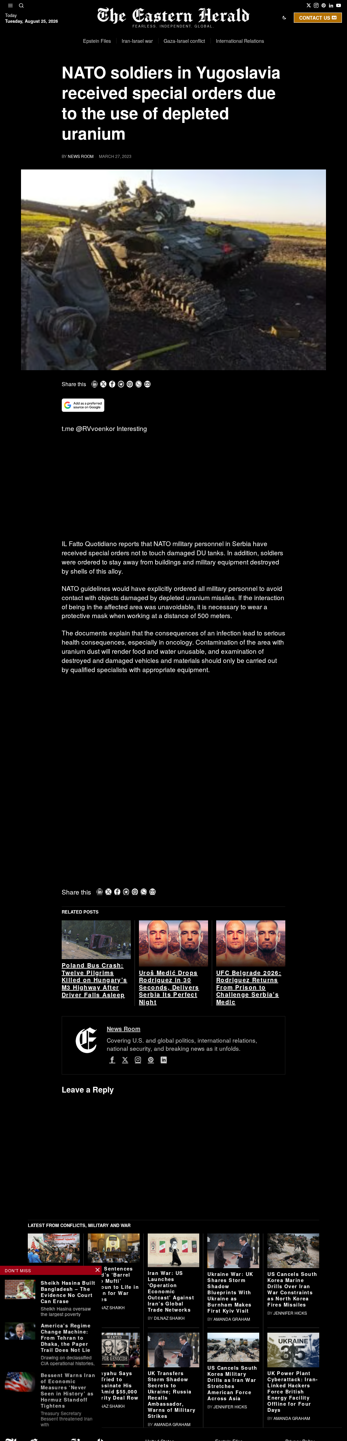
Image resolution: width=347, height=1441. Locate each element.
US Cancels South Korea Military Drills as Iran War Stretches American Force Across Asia (232, 1383)
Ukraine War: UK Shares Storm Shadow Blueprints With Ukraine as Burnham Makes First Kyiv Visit (230, 1292)
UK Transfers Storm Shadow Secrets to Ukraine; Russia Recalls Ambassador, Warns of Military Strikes (172, 1394)
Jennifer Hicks (290, 1313)
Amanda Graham (231, 1319)
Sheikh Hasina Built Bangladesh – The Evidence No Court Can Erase (68, 1292)
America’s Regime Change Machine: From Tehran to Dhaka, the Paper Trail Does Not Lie (65, 1337)
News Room (81, 156)
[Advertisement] (173, 488)
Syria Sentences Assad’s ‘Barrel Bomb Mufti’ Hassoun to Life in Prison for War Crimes (113, 1283)
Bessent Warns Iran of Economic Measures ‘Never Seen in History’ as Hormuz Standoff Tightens (68, 1389)
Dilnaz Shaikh (109, 1307)
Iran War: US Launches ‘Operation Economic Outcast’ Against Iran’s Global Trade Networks (171, 1291)
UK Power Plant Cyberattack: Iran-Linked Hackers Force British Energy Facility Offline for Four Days (292, 1391)
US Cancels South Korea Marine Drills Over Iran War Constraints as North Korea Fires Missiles (292, 1289)
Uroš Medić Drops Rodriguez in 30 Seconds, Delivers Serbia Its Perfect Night (169, 987)
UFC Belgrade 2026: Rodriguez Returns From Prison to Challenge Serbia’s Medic (248, 987)
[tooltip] (308, 5)
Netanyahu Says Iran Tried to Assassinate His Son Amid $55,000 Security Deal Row (113, 1385)
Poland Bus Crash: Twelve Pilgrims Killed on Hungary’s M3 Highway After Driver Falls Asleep (94, 980)
